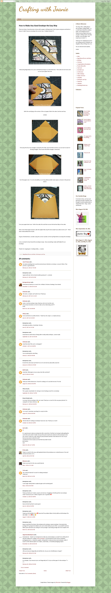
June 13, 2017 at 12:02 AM (29, 318)
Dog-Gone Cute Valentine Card (87, 161)
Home (19, 19)
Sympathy (79, 77)
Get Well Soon (80, 70)
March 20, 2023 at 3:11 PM (29, 476)
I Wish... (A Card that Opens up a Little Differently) (88, 187)
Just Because (80, 72)
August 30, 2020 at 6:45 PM (29, 413)
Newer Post (22, 570)
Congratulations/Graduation (83, 64)
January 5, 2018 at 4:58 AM (29, 355)
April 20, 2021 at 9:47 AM (28, 456)
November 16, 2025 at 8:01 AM (30, 543)
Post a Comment (25, 567)
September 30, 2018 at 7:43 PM (30, 393)
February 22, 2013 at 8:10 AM (29, 277)
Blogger (68, 582)
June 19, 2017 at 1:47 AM (28, 327)
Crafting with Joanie (43, 9)
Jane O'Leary (26, 262)
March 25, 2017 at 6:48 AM (29, 308)
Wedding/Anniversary (82, 85)
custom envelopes (40, 538)
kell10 (24, 370)
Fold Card (79, 68)
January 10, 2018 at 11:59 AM (29, 365)
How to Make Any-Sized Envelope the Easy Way (87, 113)
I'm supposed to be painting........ (87, 137)
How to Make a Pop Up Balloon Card (87, 121)
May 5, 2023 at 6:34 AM (28, 485)
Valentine (79, 83)
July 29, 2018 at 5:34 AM (28, 374)
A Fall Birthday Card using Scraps (87, 179)
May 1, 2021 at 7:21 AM (28, 465)
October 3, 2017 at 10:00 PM (29, 346)
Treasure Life (87, 152)
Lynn (24, 428)
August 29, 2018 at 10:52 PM (29, 383)
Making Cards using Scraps (87, 145)
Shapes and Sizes (81, 75)
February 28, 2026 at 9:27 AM (29, 553)
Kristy (24, 450)
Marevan (25, 461)
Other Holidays (80, 73)
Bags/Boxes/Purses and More (29, 254)
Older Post (68, 570)
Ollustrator (58, 582)
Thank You (79, 81)
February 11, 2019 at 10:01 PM (29, 404)
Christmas (79, 62)
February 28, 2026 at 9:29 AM (29, 564)
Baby (78, 56)
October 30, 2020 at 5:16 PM (29, 423)
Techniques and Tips (40, 254)
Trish (24, 470)
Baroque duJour (27, 282)
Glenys (24, 313)
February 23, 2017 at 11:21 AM (30, 296)
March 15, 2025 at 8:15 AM (29, 529)
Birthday (79, 60)
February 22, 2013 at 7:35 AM (29, 268)
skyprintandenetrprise (28, 534)
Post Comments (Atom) (30, 573)
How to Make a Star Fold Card (87, 128)
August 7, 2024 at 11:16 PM (29, 517)
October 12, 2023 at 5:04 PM (29, 496)
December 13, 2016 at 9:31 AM (30, 286)
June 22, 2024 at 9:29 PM (28, 506)
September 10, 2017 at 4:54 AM (30, 336)
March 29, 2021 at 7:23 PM (29, 445)
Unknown (25, 291)
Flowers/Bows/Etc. (81, 66)
